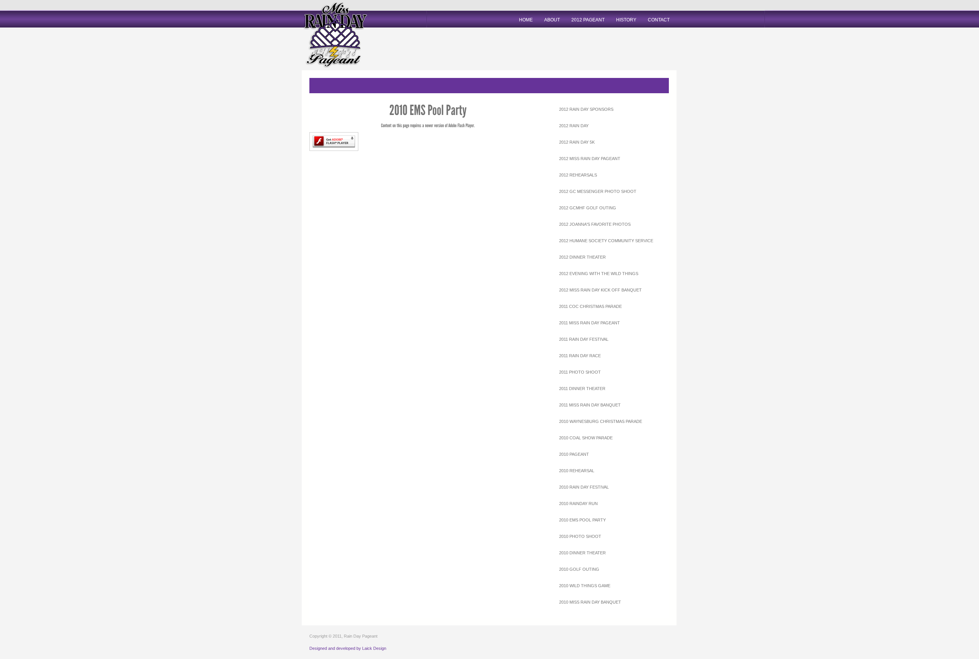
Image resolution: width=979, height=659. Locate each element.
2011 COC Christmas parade (590, 306)
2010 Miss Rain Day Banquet (590, 602)
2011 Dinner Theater (582, 388)
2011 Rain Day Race (580, 355)
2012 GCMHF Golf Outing (587, 208)
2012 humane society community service (606, 240)
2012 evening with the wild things (598, 273)
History (626, 20)
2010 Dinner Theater (582, 553)
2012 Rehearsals (578, 175)
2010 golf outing (579, 569)
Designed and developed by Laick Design (347, 648)
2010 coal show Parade (586, 438)
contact (659, 20)
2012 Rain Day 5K (577, 142)
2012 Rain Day (574, 125)
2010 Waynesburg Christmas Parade (600, 421)
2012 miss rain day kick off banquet (600, 290)
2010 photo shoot (580, 536)
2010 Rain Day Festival (584, 487)
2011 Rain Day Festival (583, 339)
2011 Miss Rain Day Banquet (590, 405)
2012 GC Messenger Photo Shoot (597, 191)
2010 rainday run (578, 503)
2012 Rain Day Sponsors (586, 109)
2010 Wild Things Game (584, 585)
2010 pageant (574, 454)
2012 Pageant (588, 20)
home (526, 20)
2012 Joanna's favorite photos (595, 224)
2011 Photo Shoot (580, 372)
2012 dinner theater (582, 257)
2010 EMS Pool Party (582, 520)
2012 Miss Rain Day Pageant (589, 158)
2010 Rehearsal (576, 470)
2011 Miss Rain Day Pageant (589, 323)
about (552, 20)
